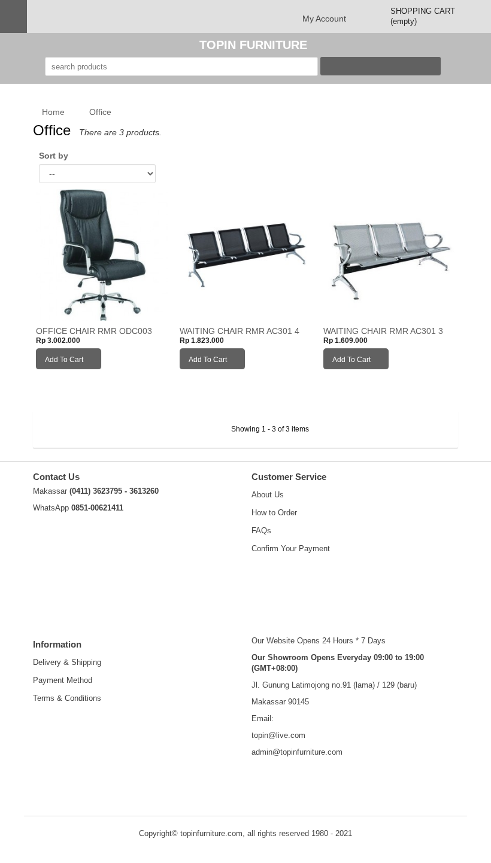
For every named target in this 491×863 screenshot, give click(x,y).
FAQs (261, 530)
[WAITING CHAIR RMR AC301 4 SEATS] (245, 254)
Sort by (53, 155)
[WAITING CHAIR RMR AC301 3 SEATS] (389, 254)
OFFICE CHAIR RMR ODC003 (94, 331)
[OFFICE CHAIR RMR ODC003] (102, 254)
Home (52, 112)
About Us (267, 494)
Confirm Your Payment (290, 548)
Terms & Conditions (67, 698)
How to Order (274, 512)
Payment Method (62, 680)
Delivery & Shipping (67, 662)
